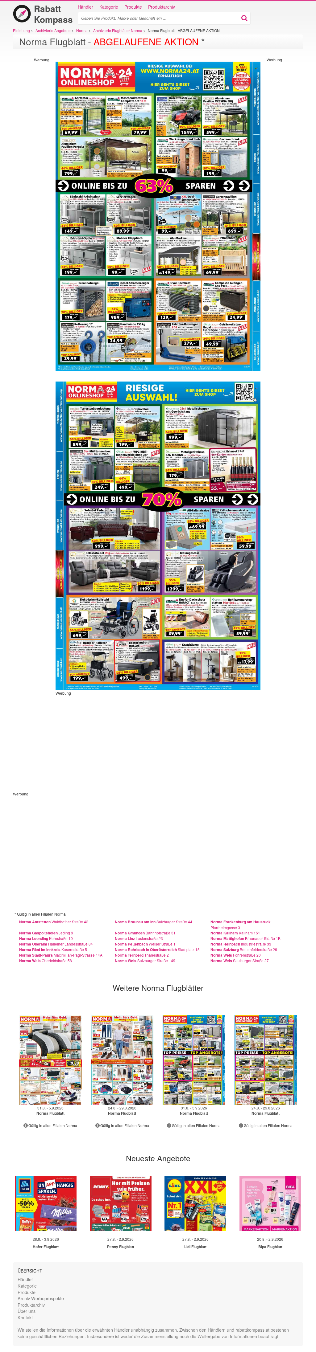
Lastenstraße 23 (139, 938)
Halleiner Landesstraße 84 (56, 943)
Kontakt (25, 1317)
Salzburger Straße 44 (153, 921)
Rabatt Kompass (53, 14)
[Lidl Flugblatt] (195, 1203)
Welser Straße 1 (145, 943)
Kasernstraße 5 (53, 949)
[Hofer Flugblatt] (46, 1203)
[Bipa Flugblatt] (270, 1203)
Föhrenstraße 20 (235, 955)
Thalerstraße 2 (142, 955)
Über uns (26, 1311)
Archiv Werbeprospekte (41, 1298)
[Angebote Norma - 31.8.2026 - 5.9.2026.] (50, 1060)
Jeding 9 (46, 932)
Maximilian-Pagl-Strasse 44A (60, 955)
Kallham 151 (235, 932)
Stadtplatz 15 (157, 949)
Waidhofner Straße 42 (53, 921)
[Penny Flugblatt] (121, 1203)
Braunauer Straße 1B (245, 938)
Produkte (133, 7)
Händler (85, 7)
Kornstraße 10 (46, 938)
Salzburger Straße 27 (239, 960)
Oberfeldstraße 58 (45, 960)
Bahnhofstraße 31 (145, 932)
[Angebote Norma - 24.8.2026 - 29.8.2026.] (122, 1060)
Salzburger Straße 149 (145, 960)
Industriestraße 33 (240, 943)
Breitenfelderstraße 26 (243, 949)
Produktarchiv (161, 7)
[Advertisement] (24, 154)
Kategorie (108, 7)
